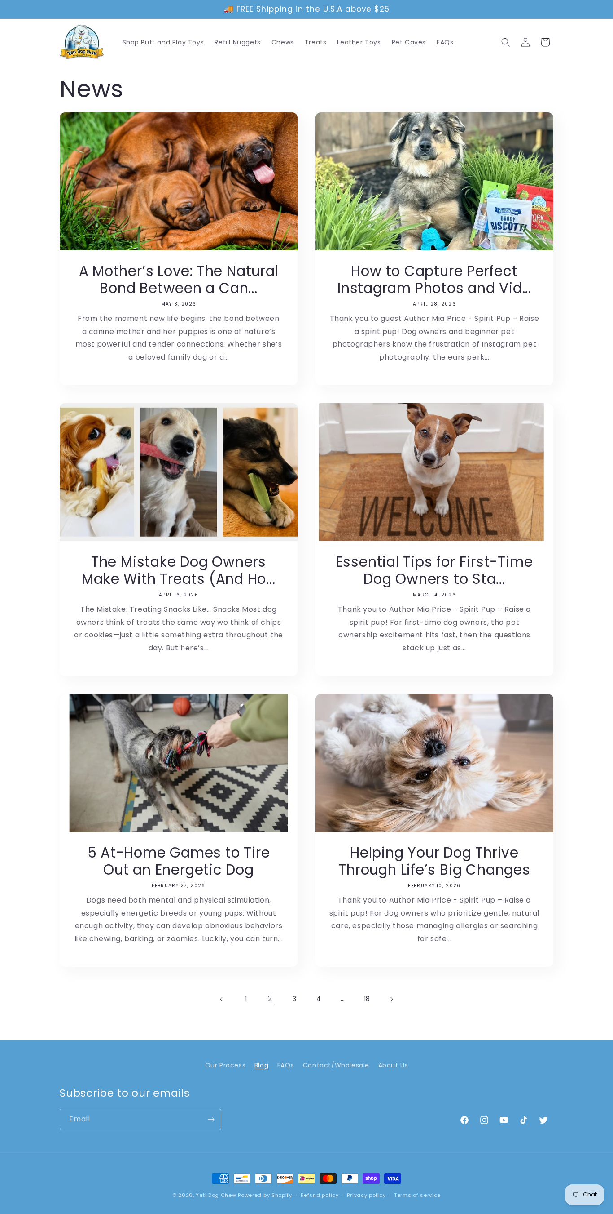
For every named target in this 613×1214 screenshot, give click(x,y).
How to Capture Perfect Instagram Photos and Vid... (434, 279)
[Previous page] (222, 999)
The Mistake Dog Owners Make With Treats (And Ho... (178, 570)
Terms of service (417, 1195)
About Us (393, 1065)
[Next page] (391, 999)
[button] (506, 42)
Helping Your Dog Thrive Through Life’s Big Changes (434, 861)
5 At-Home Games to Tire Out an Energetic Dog (179, 861)
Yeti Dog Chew (216, 1195)
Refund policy (320, 1195)
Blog (261, 1065)
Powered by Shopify (265, 1195)
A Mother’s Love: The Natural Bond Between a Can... (179, 279)
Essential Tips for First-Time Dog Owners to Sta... (434, 570)
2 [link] (270, 998)
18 (367, 998)
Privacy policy (366, 1195)
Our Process (225, 1065)
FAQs (285, 1065)
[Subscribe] (211, 1119)
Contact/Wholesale (336, 1065)
